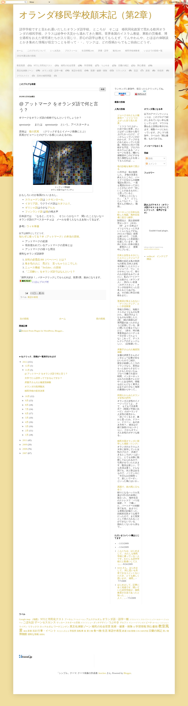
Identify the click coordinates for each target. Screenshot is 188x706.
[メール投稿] (26, 293)
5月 (27, 418)
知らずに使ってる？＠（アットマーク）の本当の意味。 (50, 236)
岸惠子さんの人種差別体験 (38, 382)
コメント (152, 164)
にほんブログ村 (40, 282)
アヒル (51, 207)
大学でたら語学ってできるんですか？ (43, 378)
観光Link (117, 50)
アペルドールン (79, 619)
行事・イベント (46, 630)
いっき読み (55, 50)
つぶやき (105, 65)
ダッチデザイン (100, 622)
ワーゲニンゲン (61, 626)
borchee (102, 673)
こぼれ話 (28, 622)
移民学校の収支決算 (35, 391)
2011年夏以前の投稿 (26, 56)
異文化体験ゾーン (25, 70)
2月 (27, 430)
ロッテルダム (46, 626)
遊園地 (42, 634)
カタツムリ (64, 203)
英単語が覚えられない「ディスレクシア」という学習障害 (128, 304)
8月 (27, 405)
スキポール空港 (72, 622)
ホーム (20, 50)
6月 (27, 413)
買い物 (166, 631)
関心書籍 (141, 65)
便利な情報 (33, 634)
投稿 (150, 158)
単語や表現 (77, 70)
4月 (27, 422)
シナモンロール (54, 199)
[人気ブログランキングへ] (140, 95)
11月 (27, 370)
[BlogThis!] (34, 293)
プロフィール (71, 50)
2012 (25, 362)
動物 (133, 631)
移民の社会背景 (68, 65)
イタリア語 (31, 203)
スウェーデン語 (34, 199)
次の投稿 (24, 318)
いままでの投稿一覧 (153, 50)
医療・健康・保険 (99, 70)
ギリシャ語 (31, 207)
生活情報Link (88, 50)
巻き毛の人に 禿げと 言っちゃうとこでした (51, 263)
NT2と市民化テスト (43, 65)
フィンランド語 (34, 211)
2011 (25, 440)
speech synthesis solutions (151, 249)
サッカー (61, 622)
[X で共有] (37, 293)
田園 (129, 631)
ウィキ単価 (33, 226)
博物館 (23, 634)
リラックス (121, 70)
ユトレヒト (164, 623)
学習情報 (88, 65)
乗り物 (90, 631)
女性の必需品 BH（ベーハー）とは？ (45, 259)
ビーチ (149, 622)
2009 (25, 444)
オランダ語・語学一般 (52, 70)
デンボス (141, 623)
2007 (25, 453)
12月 (27, 366)
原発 (148, 70)
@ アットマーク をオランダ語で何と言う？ (46, 374)
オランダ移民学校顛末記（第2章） (88, 15)
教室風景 (21, 65)
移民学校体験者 (132, 50)
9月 (27, 400)
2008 (25, 449)
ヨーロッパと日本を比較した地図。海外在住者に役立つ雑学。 (128, 215)
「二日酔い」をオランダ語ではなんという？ (50, 271)
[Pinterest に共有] (42, 293)
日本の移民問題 (44, 76)
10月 (27, 396)
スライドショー (86, 623)
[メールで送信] (31, 293)
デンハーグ (133, 623)
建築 (25, 631)
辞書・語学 (103, 50)
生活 (105, 630)
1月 (27, 435)
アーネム (69, 619)
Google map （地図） (29, 619)
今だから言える (63, 631)
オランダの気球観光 (36, 386)
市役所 (160, 70)
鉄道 (124, 631)
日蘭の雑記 (123, 65)
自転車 (80, 631)
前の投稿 (100, 318)
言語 (136, 70)
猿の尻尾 (34, 131)
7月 (27, 409)
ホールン (156, 623)
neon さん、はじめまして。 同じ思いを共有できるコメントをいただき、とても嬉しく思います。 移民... (128, 573)
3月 (27, 426)
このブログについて (36, 50)
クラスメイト (23, 76)
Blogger (127, 673)
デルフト (124, 622)
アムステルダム (94, 619)
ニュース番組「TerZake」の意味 (43, 267)
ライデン (23, 627)
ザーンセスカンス (45, 622)
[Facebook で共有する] (40, 293)
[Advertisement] (62, 308)
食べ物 (97, 630)
